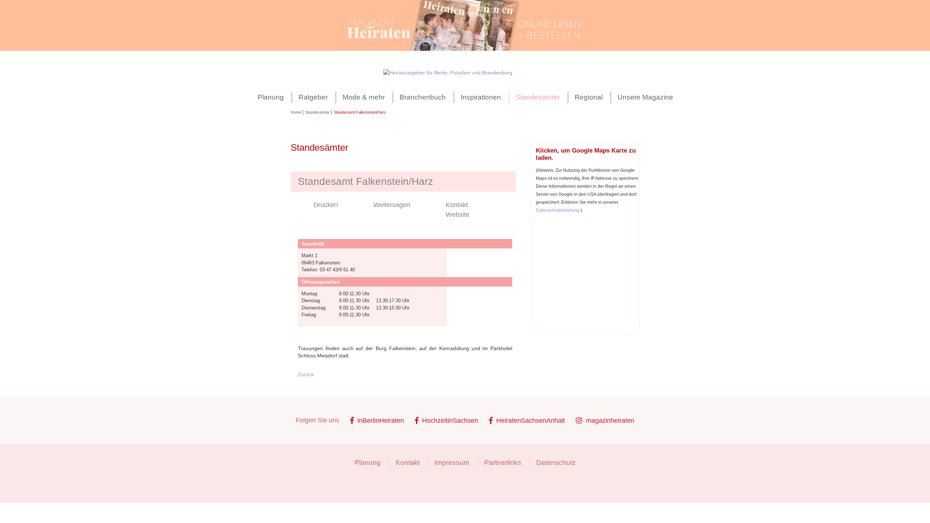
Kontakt (457, 204)
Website (457, 214)
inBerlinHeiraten (380, 420)
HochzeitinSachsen (450, 420)
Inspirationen (481, 97)
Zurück (306, 374)
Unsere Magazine (645, 97)
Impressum (451, 462)
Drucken (326, 204)
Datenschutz (556, 462)
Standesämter (538, 97)
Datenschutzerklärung (557, 210)
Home (296, 112)
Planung (271, 97)
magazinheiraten (610, 420)
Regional (589, 97)
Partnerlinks (502, 462)
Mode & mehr (364, 97)
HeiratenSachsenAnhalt (530, 420)
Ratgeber (313, 97)
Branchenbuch (423, 97)
